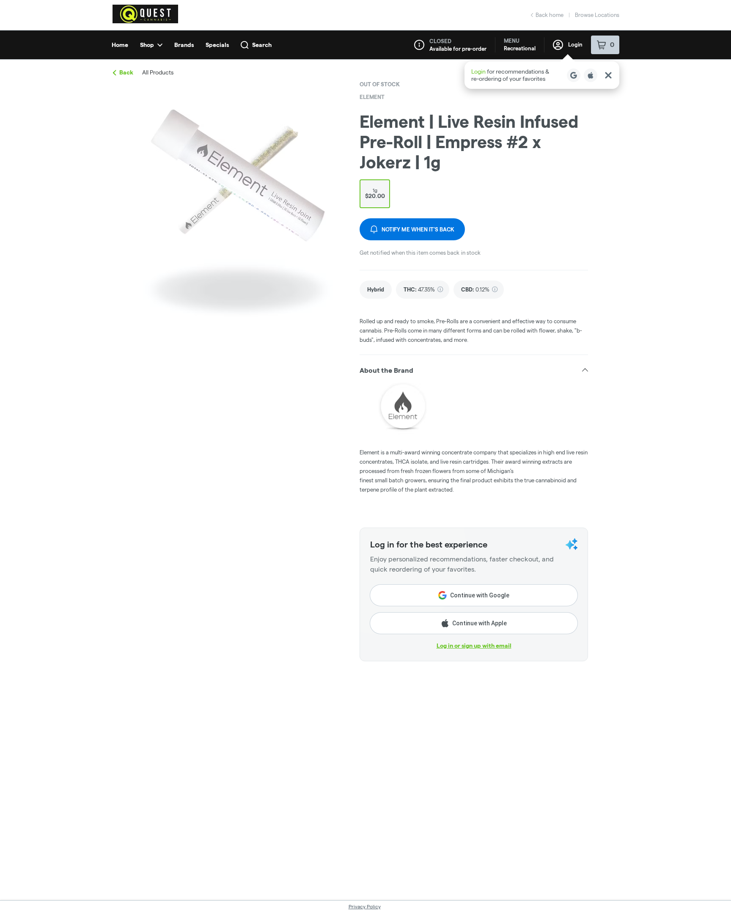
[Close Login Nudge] (608, 75)
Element (372, 97)
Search (262, 44)
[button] (541, 75)
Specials (217, 44)
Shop (147, 44)
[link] (376, 289)
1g (375, 193)
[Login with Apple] (590, 75)
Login (575, 44)
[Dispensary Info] (419, 45)
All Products (157, 72)
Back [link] (126, 72)
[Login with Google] (573, 75)
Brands (184, 44)
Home (120, 44)
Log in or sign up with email (474, 645)
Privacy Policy (365, 906)
